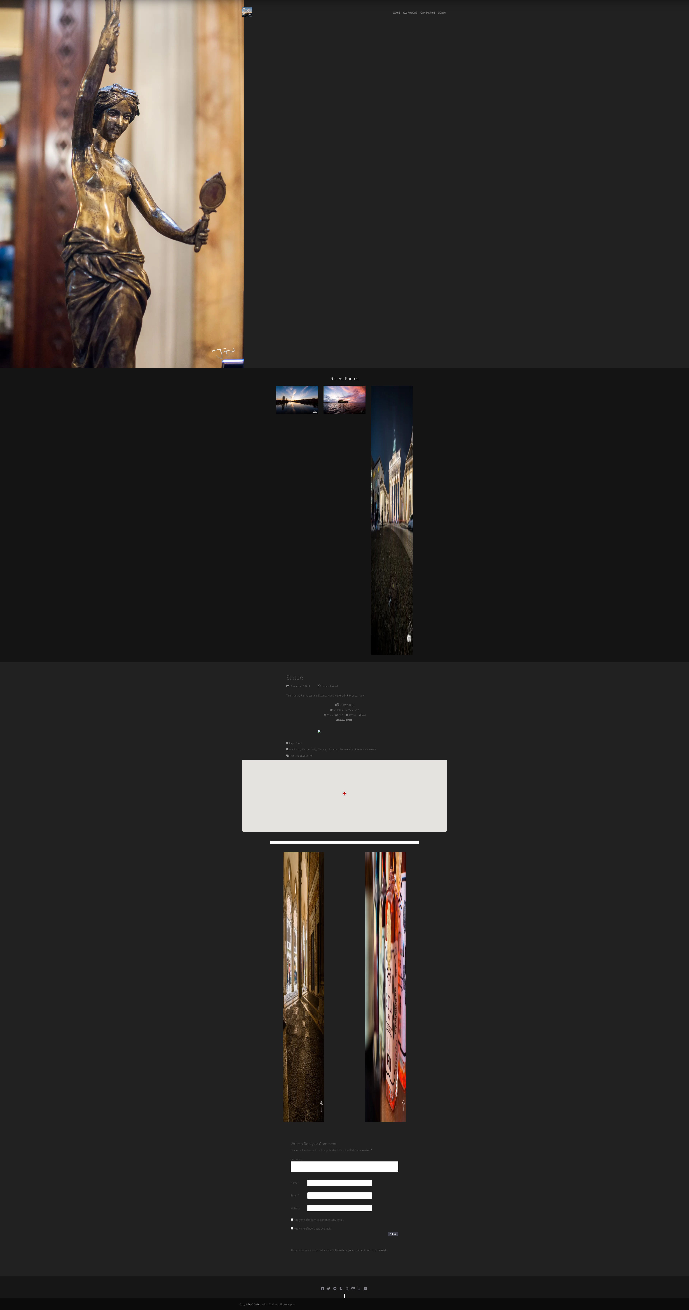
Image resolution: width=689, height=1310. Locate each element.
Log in (442, 12)
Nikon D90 (347, 705)
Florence (333, 749)
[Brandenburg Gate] (392, 520)
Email (295, 1195)
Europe (306, 749)
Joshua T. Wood (330, 686)
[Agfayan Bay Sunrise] (344, 399)
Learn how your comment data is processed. (361, 1250)
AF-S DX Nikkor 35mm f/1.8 (346, 710)
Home (396, 12)
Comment (297, 1159)
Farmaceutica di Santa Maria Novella (358, 749)
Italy (291, 743)
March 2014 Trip (304, 755)
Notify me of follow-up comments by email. (319, 1219)
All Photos (410, 12)
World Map (294, 749)
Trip (292, 755)
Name (295, 1183)
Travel (299, 743)
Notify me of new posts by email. (312, 1228)
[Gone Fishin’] (297, 399)
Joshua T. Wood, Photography (277, 1304)
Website (295, 1208)
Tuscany (322, 749)
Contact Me (428, 12)
